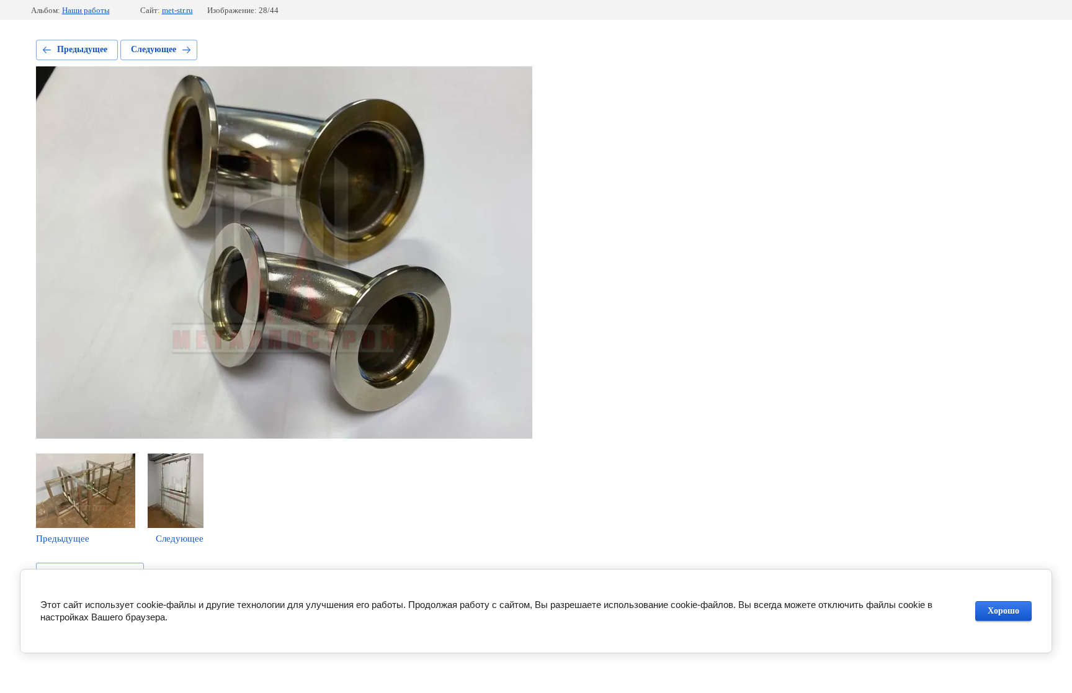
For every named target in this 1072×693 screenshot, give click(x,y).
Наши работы (86, 10)
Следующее (153, 49)
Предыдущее (82, 49)
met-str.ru (177, 10)
